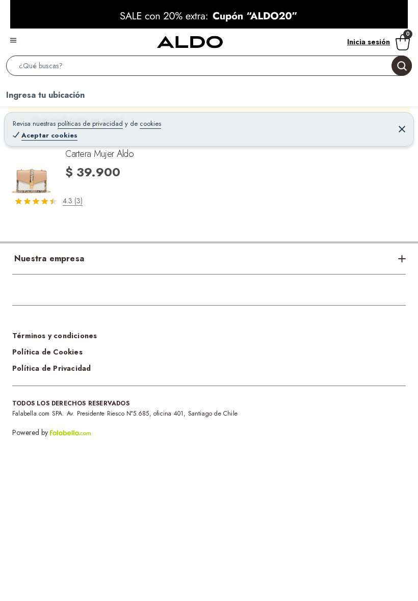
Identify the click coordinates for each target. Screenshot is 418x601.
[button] (209, 68)
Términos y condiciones (54, 336)
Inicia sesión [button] (368, 42)
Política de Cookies (47, 352)
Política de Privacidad (51, 368)
